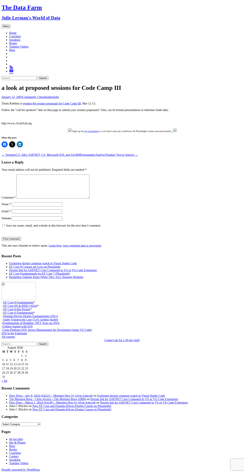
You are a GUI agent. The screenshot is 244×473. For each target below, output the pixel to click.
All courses (8, 336)
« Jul (4, 380)
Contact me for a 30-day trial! (122, 340)
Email (6, 211)
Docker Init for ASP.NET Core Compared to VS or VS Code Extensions (53, 270)
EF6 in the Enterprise (14, 333)
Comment (9, 197)
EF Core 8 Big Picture (16, 309)
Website (6, 218)
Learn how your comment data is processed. (75, 245)
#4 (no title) (16, 439)
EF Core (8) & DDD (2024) (20, 305)
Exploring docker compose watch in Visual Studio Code (43, 263)
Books (13, 43)
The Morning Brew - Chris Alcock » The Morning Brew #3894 (47, 399)
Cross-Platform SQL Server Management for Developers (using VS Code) (47, 329)
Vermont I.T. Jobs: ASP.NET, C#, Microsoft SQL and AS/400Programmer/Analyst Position (58, 154)
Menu (6, 26)
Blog (12, 50)
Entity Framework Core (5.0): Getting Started (30, 319)
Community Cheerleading (37, 97)
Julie (56, 97)
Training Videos (18, 46)
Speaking (14, 39)
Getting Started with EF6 (17, 326)
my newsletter (91, 131)
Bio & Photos (17, 442)
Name (6, 204)
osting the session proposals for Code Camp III (53, 103)
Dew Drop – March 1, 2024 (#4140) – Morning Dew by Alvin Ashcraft (52, 402)
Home (13, 33)
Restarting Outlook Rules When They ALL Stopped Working (46, 277)
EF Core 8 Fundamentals (18, 302)
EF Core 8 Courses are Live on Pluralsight (34, 266)
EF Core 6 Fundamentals (18, 312)
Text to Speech (127, 154)
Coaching (15, 36)
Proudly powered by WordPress (21, 469)
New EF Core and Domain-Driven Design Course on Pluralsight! (71, 406)
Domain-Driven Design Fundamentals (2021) (30, 316)
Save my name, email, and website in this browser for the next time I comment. (53, 225)
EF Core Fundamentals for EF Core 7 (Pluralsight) (39, 273)
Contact (13, 456)
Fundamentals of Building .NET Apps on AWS (30, 323)
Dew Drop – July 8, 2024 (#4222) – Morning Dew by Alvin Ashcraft (51, 395)
